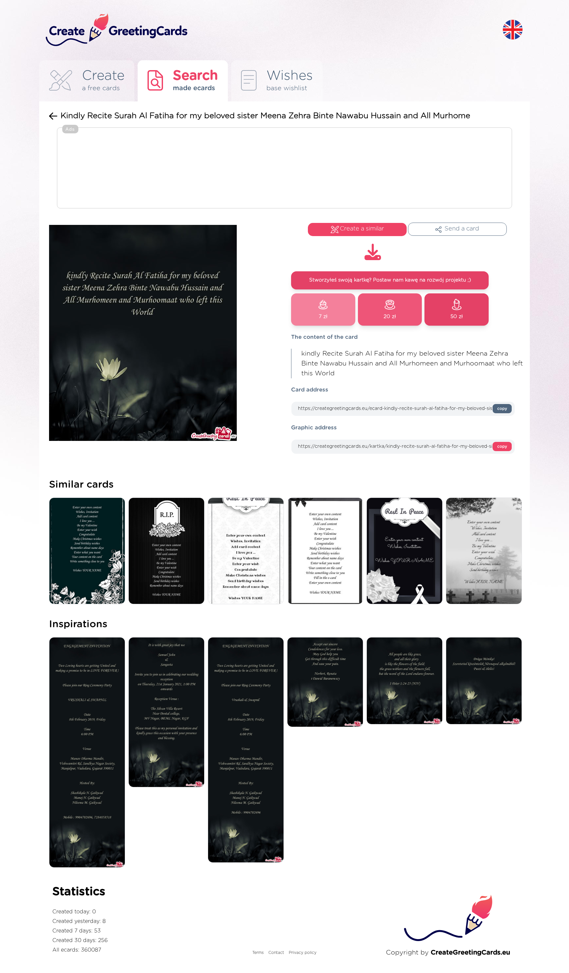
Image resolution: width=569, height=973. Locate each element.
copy (502, 409)
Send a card (462, 229)
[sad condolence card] (168, 551)
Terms (258, 953)
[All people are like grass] (406, 681)
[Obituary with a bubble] (247, 551)
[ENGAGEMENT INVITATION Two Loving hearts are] (88, 753)
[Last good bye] (406, 551)
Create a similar (362, 229)
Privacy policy (302, 953)
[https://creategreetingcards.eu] (269, 30)
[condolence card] (88, 551)
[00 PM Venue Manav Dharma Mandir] (247, 750)
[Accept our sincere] (326, 682)
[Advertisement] (284, 169)
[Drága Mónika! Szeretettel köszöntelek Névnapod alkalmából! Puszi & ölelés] (485, 681)
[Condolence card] (485, 551)
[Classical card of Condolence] (326, 551)
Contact (276, 953)
